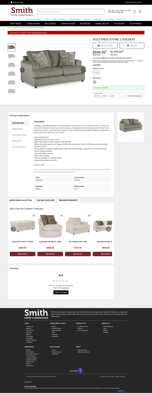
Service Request (30, 356)
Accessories (29, 336)
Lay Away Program (31, 358)
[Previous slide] (13, 229)
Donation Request (31, 360)
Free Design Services (32, 354)
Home (9, 27)
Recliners (50, 24)
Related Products (68, 200)
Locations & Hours (83, 326)
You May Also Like (45, 200)
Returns (54, 326)
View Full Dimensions (134, 96)
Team (47, 19)
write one (65, 288)
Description (18, 123)
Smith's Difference (33, 19)
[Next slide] (108, 229)
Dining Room (68, 24)
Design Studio (74, 19)
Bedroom (85, 24)
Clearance (135, 24)
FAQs (53, 332)
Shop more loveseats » (39, 32)
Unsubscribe (29, 365)
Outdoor (119, 24)
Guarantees (55, 336)
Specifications (19, 135)
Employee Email (82, 350)
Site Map (111, 376)
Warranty (17, 141)
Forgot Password (56, 352)
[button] (83, 70)
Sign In (54, 350)
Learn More (97, 65)
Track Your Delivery (133, 2)
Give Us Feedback (83, 330)
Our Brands (29, 342)
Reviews (87, 19)
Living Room (33, 24)
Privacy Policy (30, 362)
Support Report (56, 330)
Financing (98, 19)
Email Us (80, 328)
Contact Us (121, 19)
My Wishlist (55, 354)
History (105, 330)
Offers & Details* (120, 376)
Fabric (96, 73)
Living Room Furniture (18, 27)
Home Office (29, 338)
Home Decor (102, 24)
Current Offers (59, 19)
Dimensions (17, 129)
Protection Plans (56, 328)
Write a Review (61, 292)
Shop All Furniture (31, 340)
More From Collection (20, 200)
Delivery (28, 350)
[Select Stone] (95, 82)
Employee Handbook (83, 352)
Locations (109, 19)
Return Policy (19, 147)
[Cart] (140, 12)
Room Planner (30, 352)
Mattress (15, 24)
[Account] (134, 12)
